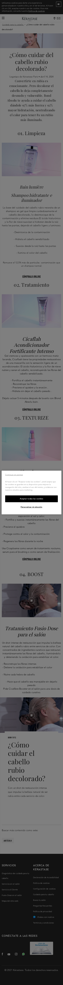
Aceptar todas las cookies (31, 499)
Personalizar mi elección (31, 507)
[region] (32, 492)
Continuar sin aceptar (14, 475)
